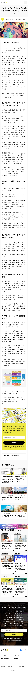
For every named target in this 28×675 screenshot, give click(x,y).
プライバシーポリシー (21, 666)
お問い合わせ (10, 666)
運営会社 (3, 666)
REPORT (17, 553)
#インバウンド (15, 42)
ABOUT (16, 658)
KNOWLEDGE (6, 42)
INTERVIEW (5, 533)
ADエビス (9, 362)
